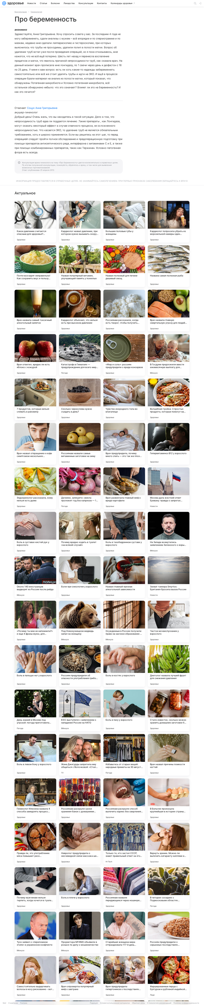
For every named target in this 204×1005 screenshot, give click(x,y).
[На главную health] (15, 3)
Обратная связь (138, 1003)
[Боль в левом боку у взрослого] (35, 755)
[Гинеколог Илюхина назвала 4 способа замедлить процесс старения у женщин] (35, 799)
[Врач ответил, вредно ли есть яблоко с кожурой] (35, 355)
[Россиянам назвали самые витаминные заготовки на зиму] (80, 444)
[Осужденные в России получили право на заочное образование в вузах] (124, 621)
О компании (13, 1003)
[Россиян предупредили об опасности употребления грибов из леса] (80, 666)
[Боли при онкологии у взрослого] (80, 577)
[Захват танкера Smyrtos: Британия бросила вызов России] (168, 577)
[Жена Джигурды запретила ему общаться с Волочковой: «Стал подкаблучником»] (80, 755)
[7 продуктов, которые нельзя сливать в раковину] (35, 399)
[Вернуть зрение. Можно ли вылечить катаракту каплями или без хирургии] (168, 844)
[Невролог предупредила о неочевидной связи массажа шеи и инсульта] (80, 844)
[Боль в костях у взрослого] (124, 666)
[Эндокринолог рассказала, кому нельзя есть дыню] (35, 488)
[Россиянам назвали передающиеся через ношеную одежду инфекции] (124, 888)
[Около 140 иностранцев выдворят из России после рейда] (35, 577)
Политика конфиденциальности (186, 1003)
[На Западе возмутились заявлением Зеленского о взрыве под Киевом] (168, 533)
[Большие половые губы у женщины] (124, 222)
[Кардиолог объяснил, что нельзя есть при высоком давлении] (80, 310)
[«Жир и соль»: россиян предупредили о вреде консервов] (124, 355)
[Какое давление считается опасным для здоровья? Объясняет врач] (35, 222)
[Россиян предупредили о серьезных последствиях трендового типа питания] (168, 932)
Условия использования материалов (115, 1003)
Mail (4, 1003)
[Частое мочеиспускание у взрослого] (168, 621)
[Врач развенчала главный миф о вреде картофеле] (124, 488)
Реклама (23, 1003)
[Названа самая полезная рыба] (168, 266)
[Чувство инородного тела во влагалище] (124, 399)
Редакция (94, 1003)
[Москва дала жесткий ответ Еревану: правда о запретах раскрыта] (168, 488)
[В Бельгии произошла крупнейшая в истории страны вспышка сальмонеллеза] (168, 799)
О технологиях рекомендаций (159, 1003)
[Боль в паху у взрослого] (124, 710)
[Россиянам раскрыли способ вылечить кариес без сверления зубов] (124, 799)
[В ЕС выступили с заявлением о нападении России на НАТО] (80, 710)
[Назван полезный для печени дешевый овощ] (124, 266)
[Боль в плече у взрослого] (80, 888)
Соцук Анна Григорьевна (42, 107)
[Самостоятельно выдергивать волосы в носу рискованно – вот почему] (35, 977)
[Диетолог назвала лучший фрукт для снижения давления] (168, 666)
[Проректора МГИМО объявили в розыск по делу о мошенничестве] (80, 932)
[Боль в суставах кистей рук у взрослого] (35, 533)
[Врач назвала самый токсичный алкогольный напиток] (35, 310)
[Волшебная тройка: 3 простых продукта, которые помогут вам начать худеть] (168, 399)
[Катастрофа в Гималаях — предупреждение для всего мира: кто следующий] (80, 355)
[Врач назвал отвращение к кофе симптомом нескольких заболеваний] (35, 444)
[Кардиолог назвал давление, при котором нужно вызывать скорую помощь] (80, 222)
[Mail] (4, 3)
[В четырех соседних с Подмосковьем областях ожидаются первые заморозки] (168, 888)
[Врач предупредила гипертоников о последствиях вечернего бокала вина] (124, 977)
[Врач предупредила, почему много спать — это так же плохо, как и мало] (124, 444)
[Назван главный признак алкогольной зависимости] (124, 577)
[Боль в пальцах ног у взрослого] (35, 666)
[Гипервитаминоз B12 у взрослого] (168, 444)
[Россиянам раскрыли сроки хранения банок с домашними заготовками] (80, 799)
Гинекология (36, 12)
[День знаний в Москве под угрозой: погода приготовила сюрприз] (35, 710)
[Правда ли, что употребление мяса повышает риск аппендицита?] (35, 844)
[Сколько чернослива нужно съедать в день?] (80, 399)
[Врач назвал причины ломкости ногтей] (168, 755)
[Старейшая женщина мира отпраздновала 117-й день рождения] (124, 932)
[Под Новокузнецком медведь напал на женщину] (80, 621)
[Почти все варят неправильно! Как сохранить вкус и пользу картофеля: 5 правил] (35, 266)
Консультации (21, 12)
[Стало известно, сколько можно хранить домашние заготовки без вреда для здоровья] (168, 710)
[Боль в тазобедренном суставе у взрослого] (124, 533)
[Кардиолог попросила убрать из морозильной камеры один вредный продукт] (168, 222)
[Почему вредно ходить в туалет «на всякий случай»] (80, 533)
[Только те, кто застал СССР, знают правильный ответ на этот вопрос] (124, 844)
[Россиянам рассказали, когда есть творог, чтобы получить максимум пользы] (124, 310)
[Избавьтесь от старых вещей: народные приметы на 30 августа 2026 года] (124, 755)
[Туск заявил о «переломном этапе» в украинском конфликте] (35, 932)
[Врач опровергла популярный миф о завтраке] (80, 977)
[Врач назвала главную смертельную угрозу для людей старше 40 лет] (168, 310)
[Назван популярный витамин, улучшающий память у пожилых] (80, 266)
